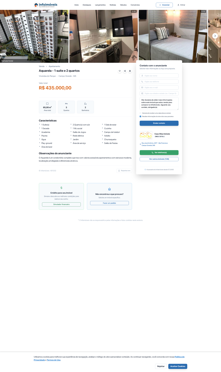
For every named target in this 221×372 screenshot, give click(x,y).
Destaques (87, 5)
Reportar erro (125, 171)
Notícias (113, 5)
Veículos (123, 5)
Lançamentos (100, 5)
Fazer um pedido (109, 203)
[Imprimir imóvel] (130, 71)
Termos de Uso (53, 360)
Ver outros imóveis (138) (159, 159)
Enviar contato (159, 123)
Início (77, 5)
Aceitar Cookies (177, 366)
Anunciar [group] (166, 5)
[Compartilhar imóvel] (125, 71)
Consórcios (135, 5)
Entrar (182, 5)
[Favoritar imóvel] (120, 71)
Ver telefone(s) (161, 153)
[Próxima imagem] (215, 36)
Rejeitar (161, 366)
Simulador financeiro (61, 204)
